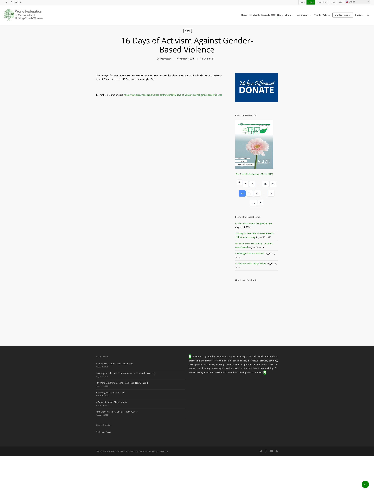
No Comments (207, 58)
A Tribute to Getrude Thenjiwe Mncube (253, 223)
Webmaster (165, 58)
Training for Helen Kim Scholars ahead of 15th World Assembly (126, 373)
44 (271, 193)
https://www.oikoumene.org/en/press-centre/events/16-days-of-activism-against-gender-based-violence (173, 94)
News (187, 30)
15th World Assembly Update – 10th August (116, 411)
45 (253, 202)
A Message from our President (249, 253)
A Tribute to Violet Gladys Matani (250, 263)
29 (273, 183)
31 (249, 193)
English (352, 2)
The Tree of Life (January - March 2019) (254, 174)
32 (257, 193)
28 (265, 183)
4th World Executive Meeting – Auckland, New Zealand (122, 382)
